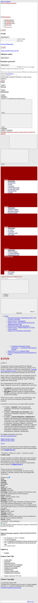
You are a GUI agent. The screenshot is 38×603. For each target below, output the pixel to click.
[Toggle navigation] (15, 156)
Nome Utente (21, 39)
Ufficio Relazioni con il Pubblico (13, 564)
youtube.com (4, 477)
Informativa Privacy (9, 563)
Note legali (7, 561)
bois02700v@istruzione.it (22, 541)
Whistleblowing (8, 569)
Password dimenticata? (7, 44)
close (2, 164)
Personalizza (4, 453)
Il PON (6, 316)
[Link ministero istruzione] (8, 3)
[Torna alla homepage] (19, 133)
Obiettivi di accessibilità (10, 568)
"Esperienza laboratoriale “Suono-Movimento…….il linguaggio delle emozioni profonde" (23, 347)
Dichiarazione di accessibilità (12, 566)
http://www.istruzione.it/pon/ (9, 436)
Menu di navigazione (25, 312)
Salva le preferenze (14, 521)
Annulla (3, 130)
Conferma (9, 130)
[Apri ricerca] (23, 142)
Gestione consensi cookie (11, 571)
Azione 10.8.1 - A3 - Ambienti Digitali (18, 351)
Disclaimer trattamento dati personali (11, 587)
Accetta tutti (27, 453)
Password (20, 41)
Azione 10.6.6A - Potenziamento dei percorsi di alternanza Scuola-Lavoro (21, 323)
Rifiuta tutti (15, 453)
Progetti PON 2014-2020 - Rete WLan (18, 326)
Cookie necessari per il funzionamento (11, 469)
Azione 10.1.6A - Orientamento (16, 321)
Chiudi (3, 85)
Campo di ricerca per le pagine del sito (11, 276)
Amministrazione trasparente (12, 573)
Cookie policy (8, 560)
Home (6, 294)
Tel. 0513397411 (11, 539)
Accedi (3, 30)
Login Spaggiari (9, 73)
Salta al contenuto (6, 1)
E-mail (19, 67)
